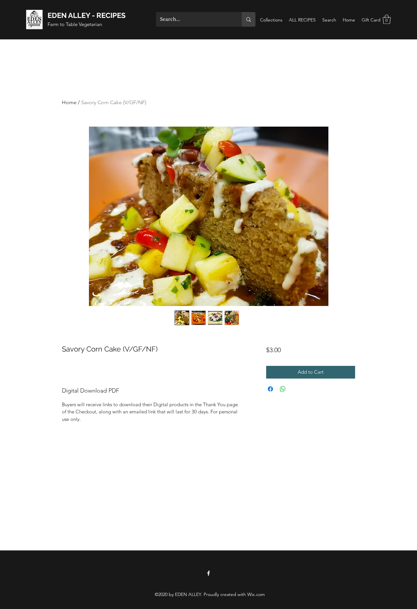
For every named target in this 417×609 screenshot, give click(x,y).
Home (69, 102)
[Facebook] (208, 573)
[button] (387, 19)
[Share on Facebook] (270, 389)
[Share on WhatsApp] (283, 389)
